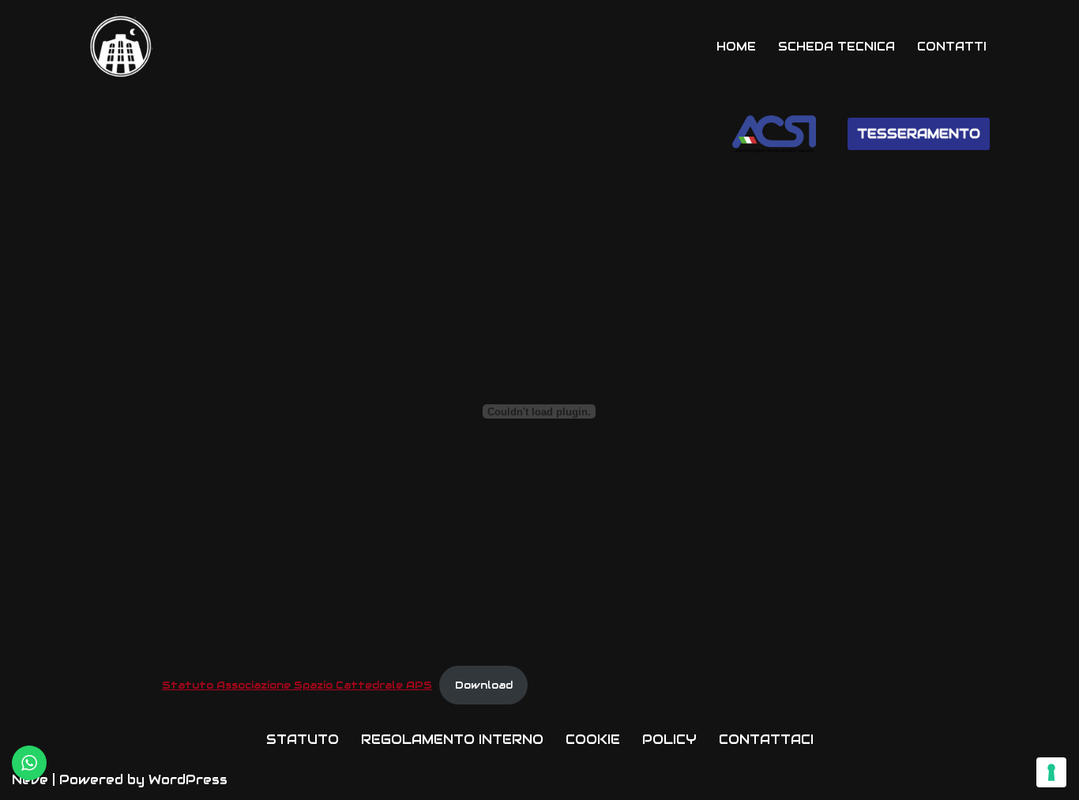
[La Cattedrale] (120, 46)
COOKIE (593, 739)
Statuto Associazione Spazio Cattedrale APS (297, 685)
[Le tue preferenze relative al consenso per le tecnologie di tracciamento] (1051, 772)
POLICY (669, 739)
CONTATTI (952, 46)
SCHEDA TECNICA (836, 46)
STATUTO (302, 739)
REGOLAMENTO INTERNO (452, 739)
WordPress (188, 780)
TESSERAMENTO (918, 134)
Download (484, 685)
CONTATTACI (766, 739)
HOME (736, 46)
